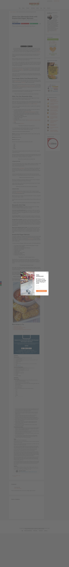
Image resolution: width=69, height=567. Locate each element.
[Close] (47, 272)
